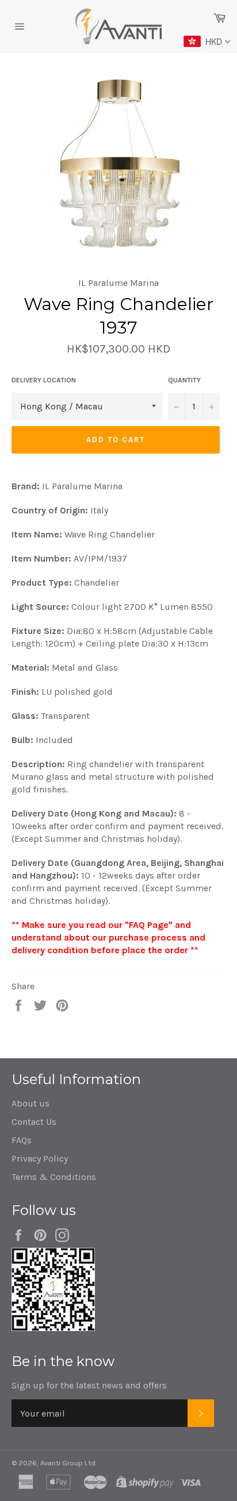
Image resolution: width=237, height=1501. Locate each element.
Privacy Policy (40, 1158)
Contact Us (34, 1121)
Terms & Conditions (54, 1176)
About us (30, 1103)
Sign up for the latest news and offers (89, 1385)
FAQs (22, 1140)
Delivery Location (44, 380)
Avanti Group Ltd (67, 1463)
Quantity (184, 380)
